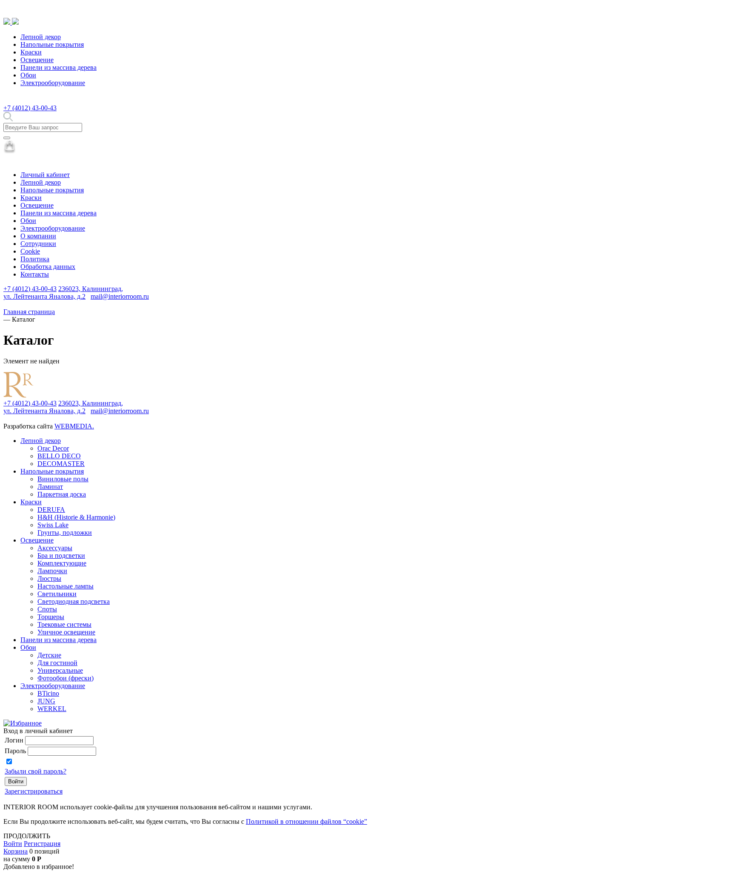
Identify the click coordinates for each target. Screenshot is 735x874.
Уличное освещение (66, 632)
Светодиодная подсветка (73, 601)
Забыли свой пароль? (35, 771)
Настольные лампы (65, 586)
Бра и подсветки (61, 555)
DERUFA (51, 509)
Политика (34, 259)
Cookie (30, 251)
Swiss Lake (52, 524)
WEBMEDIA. (74, 426)
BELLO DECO (59, 456)
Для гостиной (57, 662)
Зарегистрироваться (34, 791)
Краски (31, 52)
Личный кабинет (45, 174)
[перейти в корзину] (9, 151)
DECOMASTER (61, 463)
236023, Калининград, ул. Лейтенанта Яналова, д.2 (63, 292)
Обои (28, 75)
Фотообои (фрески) (65, 678)
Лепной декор (40, 36)
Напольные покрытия (52, 44)
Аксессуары (54, 547)
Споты (47, 609)
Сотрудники (38, 243)
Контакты (34, 274)
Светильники (57, 593)
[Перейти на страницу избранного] (22, 723)
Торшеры (50, 616)
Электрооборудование (52, 82)
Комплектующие (61, 563)
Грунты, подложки (64, 532)
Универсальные (60, 670)
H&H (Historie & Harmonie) (76, 517)
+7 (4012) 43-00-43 (30, 107)
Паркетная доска (61, 494)
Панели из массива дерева (58, 67)
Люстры (49, 578)
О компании (38, 236)
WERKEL (51, 708)
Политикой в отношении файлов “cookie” (306, 821)
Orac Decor (53, 448)
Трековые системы (64, 624)
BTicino (48, 693)
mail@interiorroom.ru (120, 296)
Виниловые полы (62, 479)
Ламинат (50, 486)
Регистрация (42, 843)
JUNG (46, 701)
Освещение (37, 59)
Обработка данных (47, 266)
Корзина (15, 851)
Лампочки (52, 570)
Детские (49, 655)
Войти (12, 843)
